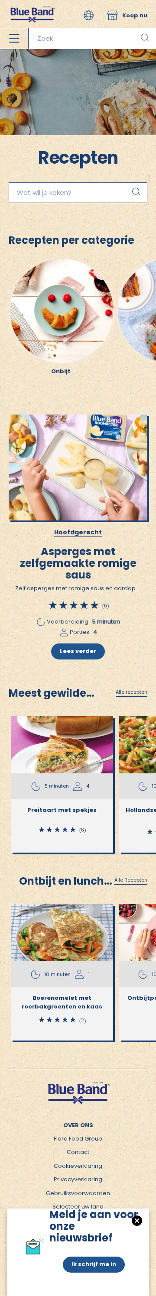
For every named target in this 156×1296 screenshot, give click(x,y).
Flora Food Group (78, 1138)
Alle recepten (131, 692)
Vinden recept (136, 191)
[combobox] (92, 38)
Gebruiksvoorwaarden (78, 1193)
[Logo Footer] (78, 1084)
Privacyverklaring (78, 1179)
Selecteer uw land (78, 1206)
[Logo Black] (32, 4)
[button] (88, 15)
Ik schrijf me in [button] (94, 1264)
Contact (78, 1152)
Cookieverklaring (78, 1166)
